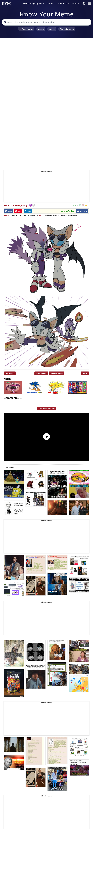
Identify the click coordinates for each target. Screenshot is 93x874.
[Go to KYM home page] (6, 4)
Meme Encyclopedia (33, 3)
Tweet (28, 211)
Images (41, 29)
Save (19, 211)
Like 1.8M (83, 211)
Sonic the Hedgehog (15, 205)
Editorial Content (67, 29)
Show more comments (46, 408)
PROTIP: (7, 215)
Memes (52, 29)
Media (50, 3)
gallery (40, 215)
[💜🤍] (46, 293)
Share (9, 211)
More (74, 3)
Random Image (56, 373)
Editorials (63, 3)
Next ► (85, 373)
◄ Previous (9, 373)
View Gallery (41, 373)
